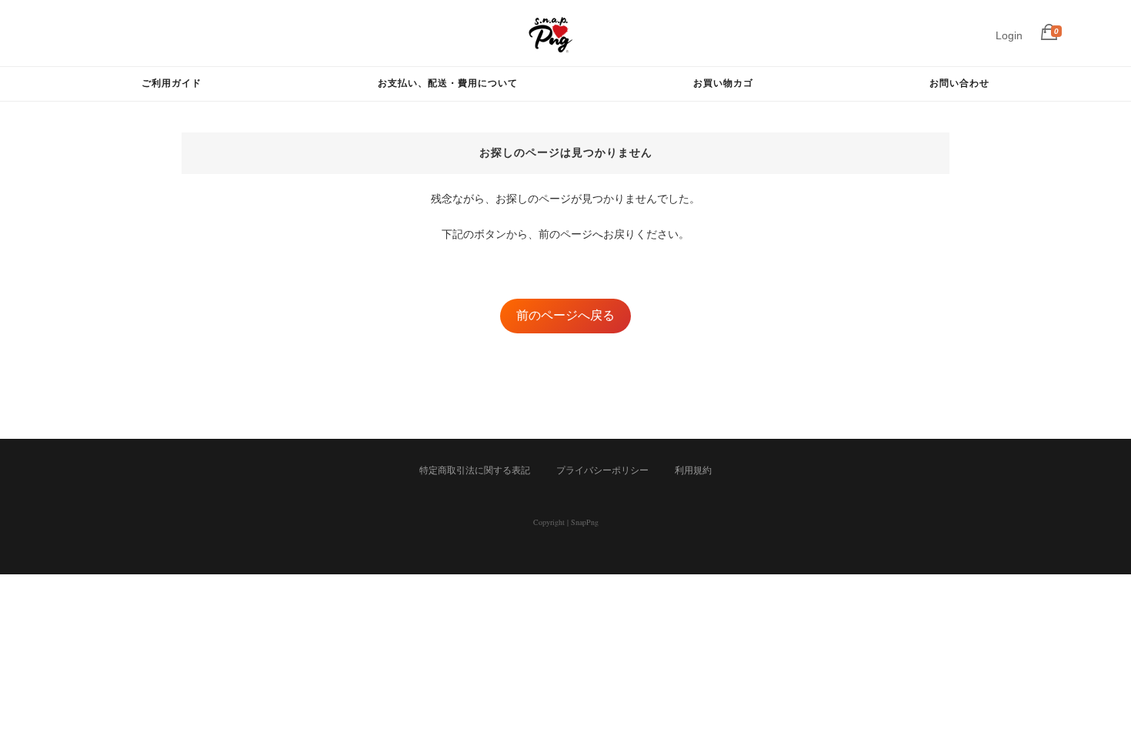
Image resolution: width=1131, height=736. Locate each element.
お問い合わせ (959, 83)
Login (1009, 35)
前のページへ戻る (565, 315)
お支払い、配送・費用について (448, 83)
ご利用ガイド (172, 83)
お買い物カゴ (723, 83)
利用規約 (693, 470)
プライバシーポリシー (602, 470)
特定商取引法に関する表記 (474, 470)
